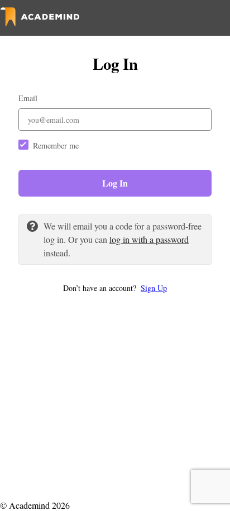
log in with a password (149, 239)
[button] (115, 288)
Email (27, 98)
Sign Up (154, 288)
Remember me (56, 145)
